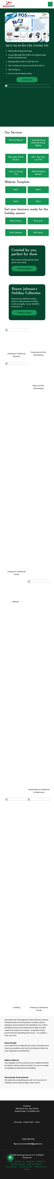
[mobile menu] (50, 4)
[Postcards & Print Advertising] (39, 431)
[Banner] (16, 867)
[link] (16, 343)
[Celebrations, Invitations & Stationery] (39, 867)
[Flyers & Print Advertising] (39, 649)
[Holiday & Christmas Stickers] (16, 339)
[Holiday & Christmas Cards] (16, 649)
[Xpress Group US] (8, 4)
